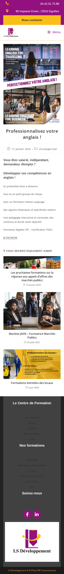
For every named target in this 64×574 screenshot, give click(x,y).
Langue (32, 471)
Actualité (32, 428)
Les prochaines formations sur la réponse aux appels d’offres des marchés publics (32, 276)
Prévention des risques (32, 476)
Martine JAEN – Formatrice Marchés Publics (32, 335)
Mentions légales (32, 434)
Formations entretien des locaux (32, 383)
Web (32, 487)
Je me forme (10, 237)
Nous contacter (32, 20)
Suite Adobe (32, 481)
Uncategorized (48, 149)
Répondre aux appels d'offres (32, 465)
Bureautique (32, 460)
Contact (32, 423)
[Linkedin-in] (36, 514)
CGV (32, 439)
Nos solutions (32, 417)
